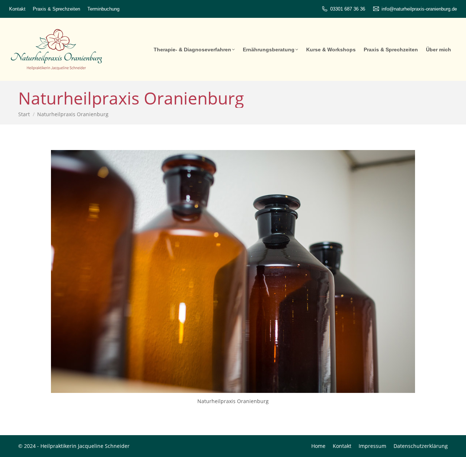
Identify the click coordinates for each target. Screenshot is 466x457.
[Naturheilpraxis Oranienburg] (233, 271)
